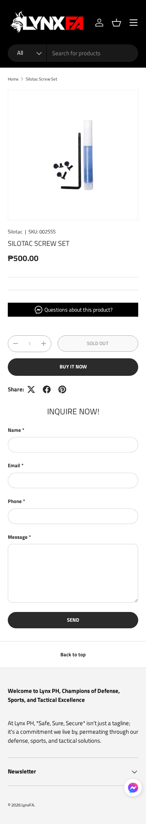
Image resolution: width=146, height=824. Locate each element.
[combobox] (73, 53)
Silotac (15, 231)
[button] (116, 22)
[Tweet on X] (31, 389)
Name (14, 430)
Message (18, 537)
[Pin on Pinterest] (62, 389)
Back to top (73, 654)
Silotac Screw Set (41, 79)
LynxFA (27, 804)
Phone (15, 501)
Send (73, 620)
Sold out (98, 343)
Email (14, 465)
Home (13, 79)
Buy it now (73, 366)
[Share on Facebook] (47, 389)
